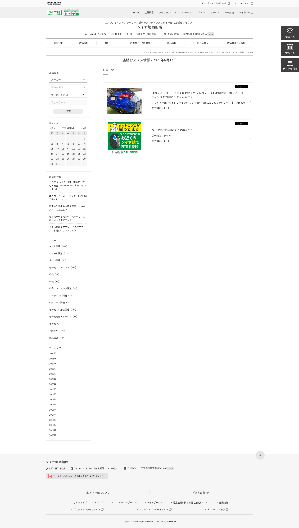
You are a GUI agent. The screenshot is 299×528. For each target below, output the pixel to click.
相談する (290, 36)
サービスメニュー (202, 43)
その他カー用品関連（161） (63, 309)
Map (211, 34)
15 (84, 148)
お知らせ (109, 43)
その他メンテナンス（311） (63, 267)
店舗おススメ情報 (236, 43)
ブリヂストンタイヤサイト (86, 509)
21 (79, 153)
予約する (290, 52)
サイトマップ (80, 502)
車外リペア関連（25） (60, 302)
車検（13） (55, 281)
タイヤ (202, 12)
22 (84, 153)
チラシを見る (290, 68)
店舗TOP (58, 43)
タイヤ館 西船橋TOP (225, 52)
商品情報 (171, 43)
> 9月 (83, 128)
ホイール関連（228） (60, 253)
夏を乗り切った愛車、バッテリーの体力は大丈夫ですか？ (67, 218)
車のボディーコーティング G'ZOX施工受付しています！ (68, 197)
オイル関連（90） (58, 260)
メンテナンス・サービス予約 (214, 3)
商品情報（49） (57, 337)
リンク (100, 502)
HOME (136, 12)
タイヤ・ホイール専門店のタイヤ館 (159, 52)
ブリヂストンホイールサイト (153, 509)
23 (52, 158)
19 (68, 153)
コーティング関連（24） (61, 295)
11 (63, 148)
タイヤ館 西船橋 (149, 26)
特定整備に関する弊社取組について (191, 502)
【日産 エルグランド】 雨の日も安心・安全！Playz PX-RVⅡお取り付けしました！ (67, 186)
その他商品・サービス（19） (64, 316)
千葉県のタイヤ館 (205, 52)
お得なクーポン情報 (140, 43)
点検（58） (55, 274)
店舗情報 (83, 43)
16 (52, 153)
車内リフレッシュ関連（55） (64, 288)
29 (84, 158)
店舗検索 (149, 12)
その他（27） (56, 323)
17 (57, 153)
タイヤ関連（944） (59, 246)
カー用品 (229, 12)
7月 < (52, 128)
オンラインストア (242, 3)
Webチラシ (187, 12)
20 (73, 153)
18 (63, 153)
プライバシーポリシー (125, 502)
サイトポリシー (155, 502)
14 (79, 148)
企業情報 (223, 502)
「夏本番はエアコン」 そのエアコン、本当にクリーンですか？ (66, 228)
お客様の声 (244, 12)
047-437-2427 (97, 34)
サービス (215, 12)
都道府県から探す (185, 52)
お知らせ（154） (57, 330)
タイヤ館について (168, 12)
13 (73, 148)
